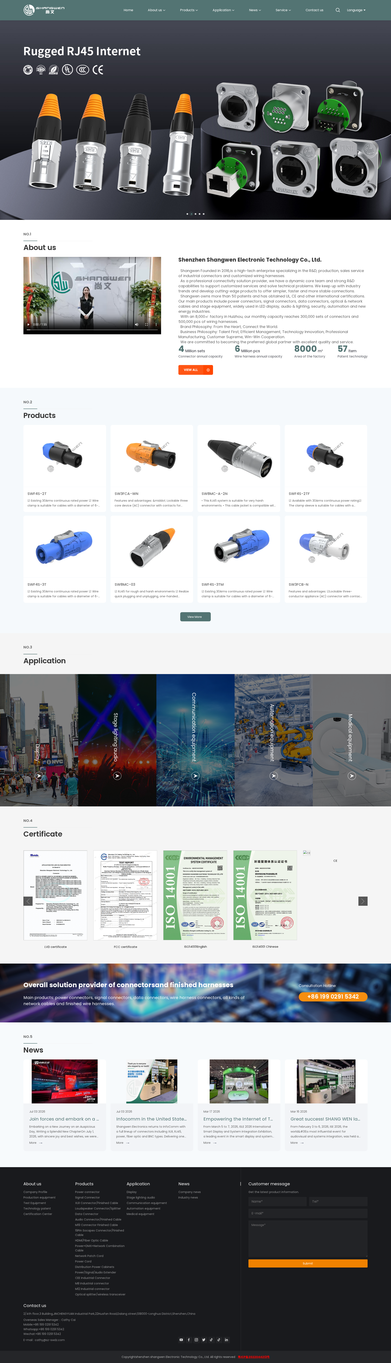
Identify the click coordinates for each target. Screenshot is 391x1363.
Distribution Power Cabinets (94, 1267)
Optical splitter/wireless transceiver (100, 1294)
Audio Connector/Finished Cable (98, 1219)
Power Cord (83, 1261)
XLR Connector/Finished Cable (96, 1203)
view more (194, 617)
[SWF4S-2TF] (326, 456)
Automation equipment (143, 1208)
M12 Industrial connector (92, 1289)
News (253, 10)
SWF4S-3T (36, 584)
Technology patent (37, 1208)
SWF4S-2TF (299, 493)
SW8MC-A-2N (214, 493)
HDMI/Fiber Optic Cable (91, 1240)
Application (222, 10)
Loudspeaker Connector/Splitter (98, 1208)
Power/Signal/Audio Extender (95, 1272)
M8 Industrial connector (92, 1283)
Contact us (314, 10)
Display (132, 1192)
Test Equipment (34, 1203)
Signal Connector (87, 1197)
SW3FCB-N (298, 584)
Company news (189, 1192)
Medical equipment (140, 1214)
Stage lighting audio (141, 1197)
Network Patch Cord (89, 1256)
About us (155, 10)
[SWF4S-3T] (64, 547)
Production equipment (39, 1197)
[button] (187, 214)
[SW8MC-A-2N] (239, 456)
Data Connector (86, 1214)
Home (128, 10)
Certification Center (37, 1214)
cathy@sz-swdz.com (50, 1340)
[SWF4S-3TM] (239, 547)
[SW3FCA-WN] (152, 456)
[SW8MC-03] (152, 547)
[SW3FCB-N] (326, 547)
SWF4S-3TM (213, 584)
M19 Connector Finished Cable (96, 1225)
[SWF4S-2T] (64, 456)
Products (187, 10)
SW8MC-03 (125, 584)
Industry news (188, 1197)
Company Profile (35, 1192)
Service (282, 10)
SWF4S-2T (37, 493)
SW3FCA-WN (126, 493)
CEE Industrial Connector (92, 1278)
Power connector (87, 1192)
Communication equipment (147, 1203)
